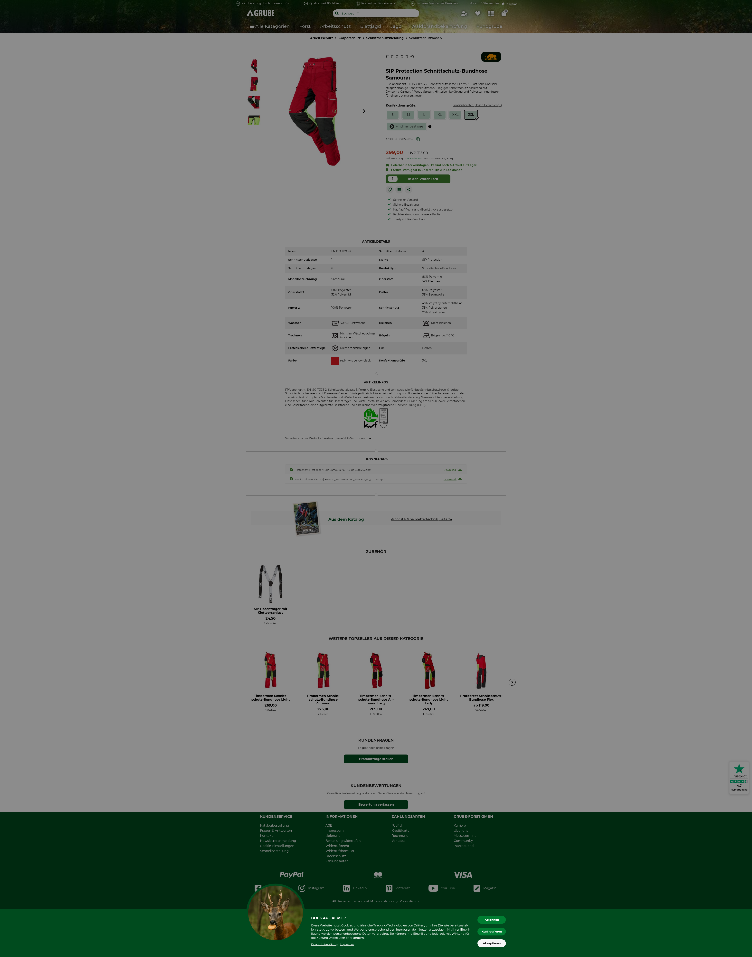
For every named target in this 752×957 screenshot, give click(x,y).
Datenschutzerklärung (324, 944)
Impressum (347, 944)
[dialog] (376, 478)
